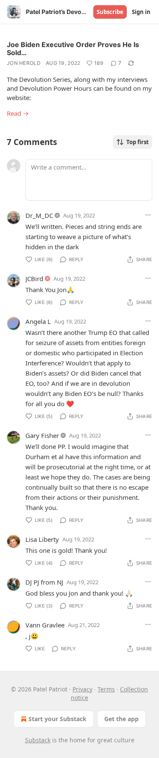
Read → (18, 113)
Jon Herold (24, 63)
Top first (137, 142)
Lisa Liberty (42, 539)
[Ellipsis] (148, 215)
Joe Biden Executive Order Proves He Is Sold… (73, 48)
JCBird (34, 278)
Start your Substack (57, 719)
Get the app (121, 719)
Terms (106, 689)
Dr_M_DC (39, 215)
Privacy (82, 689)
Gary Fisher (42, 435)
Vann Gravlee (44, 625)
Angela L (38, 321)
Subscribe (110, 12)
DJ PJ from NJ (44, 582)
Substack (37, 740)
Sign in (141, 12)
